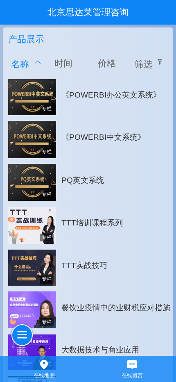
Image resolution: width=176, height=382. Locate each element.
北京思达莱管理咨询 (88, 12)
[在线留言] (132, 364)
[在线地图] (44, 364)
